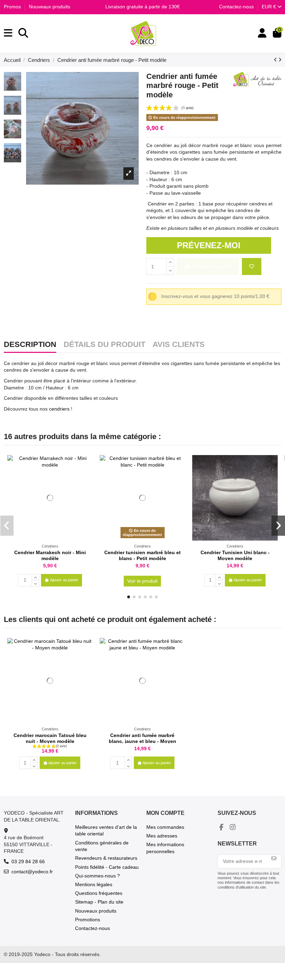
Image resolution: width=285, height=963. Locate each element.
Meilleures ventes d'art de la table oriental (106, 830)
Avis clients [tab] (179, 345)
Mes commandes (165, 827)
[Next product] (280, 60)
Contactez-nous (236, 6)
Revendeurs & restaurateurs (106, 858)
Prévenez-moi (209, 245)
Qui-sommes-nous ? (97, 876)
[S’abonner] (274, 858)
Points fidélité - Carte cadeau (107, 867)
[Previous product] (276, 60)
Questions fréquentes (98, 893)
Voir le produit (142, 581)
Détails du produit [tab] (104, 345)
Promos (13, 6)
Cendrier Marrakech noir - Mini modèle (50, 555)
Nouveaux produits (49, 6)
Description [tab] (30, 345)
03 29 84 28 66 (28, 861)
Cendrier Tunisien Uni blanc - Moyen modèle (235, 555)
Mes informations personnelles (165, 848)
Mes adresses (161, 836)
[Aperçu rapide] (87, 477)
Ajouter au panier (64, 580)
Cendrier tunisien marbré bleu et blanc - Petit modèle (142, 555)
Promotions (87, 919)
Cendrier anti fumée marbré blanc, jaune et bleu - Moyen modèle (142, 741)
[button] (128, 597)
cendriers (59, 409)
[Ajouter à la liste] (251, 266)
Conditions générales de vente (102, 846)
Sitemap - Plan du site (99, 902)
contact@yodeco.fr (32, 871)
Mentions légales (93, 884)
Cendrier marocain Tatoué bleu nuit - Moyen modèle (50, 738)
